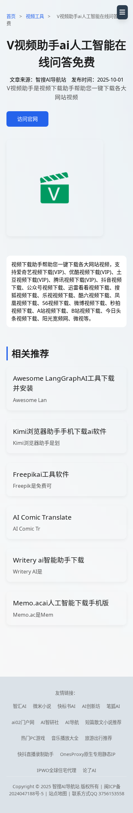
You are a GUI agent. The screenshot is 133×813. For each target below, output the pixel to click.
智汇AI (19, 706)
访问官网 (27, 118)
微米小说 (42, 706)
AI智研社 (50, 722)
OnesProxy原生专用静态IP (88, 754)
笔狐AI (113, 706)
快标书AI (66, 706)
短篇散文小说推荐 (103, 722)
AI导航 (72, 722)
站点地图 (58, 793)
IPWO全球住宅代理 (56, 770)
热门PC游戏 (33, 738)
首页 (10, 16)
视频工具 (35, 16)
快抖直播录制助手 (35, 754)
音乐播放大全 (64, 738)
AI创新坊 (91, 706)
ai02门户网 (23, 722)
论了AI (89, 770)
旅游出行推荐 (98, 738)
